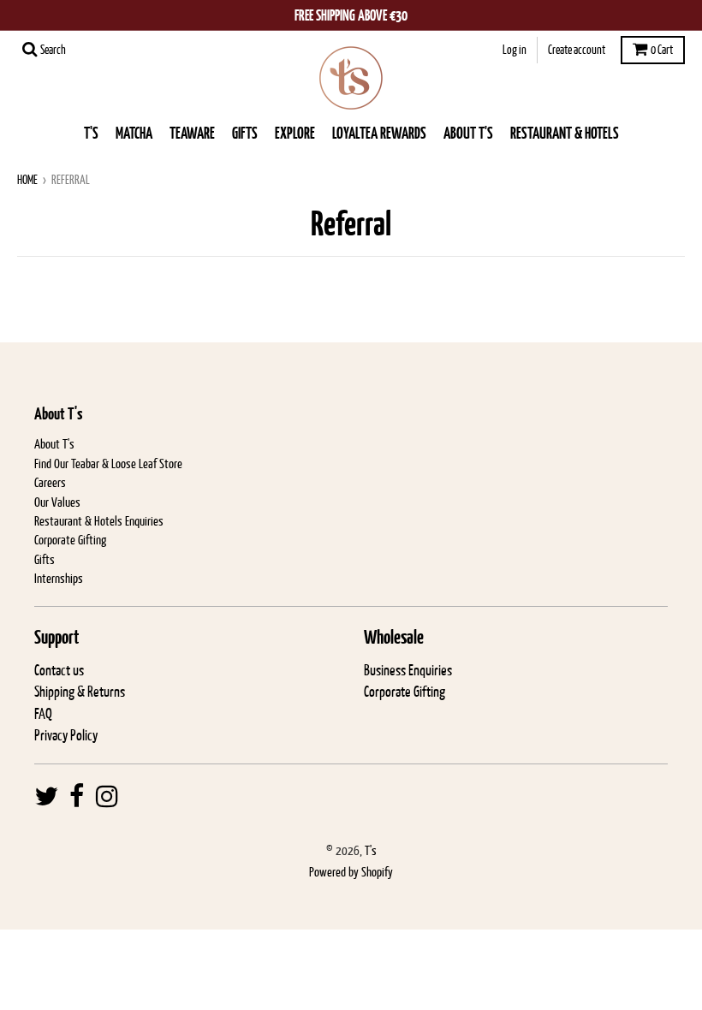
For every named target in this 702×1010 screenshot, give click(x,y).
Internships (58, 578)
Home (27, 179)
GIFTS (245, 133)
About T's (54, 444)
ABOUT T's (468, 133)
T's (91, 133)
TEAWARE (192, 133)
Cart (662, 49)
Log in (514, 49)
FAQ (43, 713)
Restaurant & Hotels (564, 133)
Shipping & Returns (79, 691)
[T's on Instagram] (107, 797)
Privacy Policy (66, 735)
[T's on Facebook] (77, 797)
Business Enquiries (408, 670)
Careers (50, 482)
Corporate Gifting (70, 540)
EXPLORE (295, 133)
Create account (576, 49)
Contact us (59, 670)
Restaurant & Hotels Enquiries (99, 521)
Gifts (44, 559)
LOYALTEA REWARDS (379, 133)
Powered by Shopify (351, 872)
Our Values (57, 502)
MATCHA (134, 133)
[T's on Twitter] (46, 797)
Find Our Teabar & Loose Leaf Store (108, 463)
